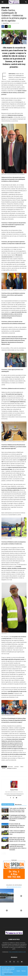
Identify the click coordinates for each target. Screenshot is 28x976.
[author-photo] (14, 787)
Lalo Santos (16, 766)
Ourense (3, 768)
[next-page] (5, 853)
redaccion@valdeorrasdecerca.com (17, 952)
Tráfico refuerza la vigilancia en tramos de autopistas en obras (17, 832)
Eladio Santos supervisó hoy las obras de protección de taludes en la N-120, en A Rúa (17, 839)
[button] (2, 2)
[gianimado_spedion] (14, 878)
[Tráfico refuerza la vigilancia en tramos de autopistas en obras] (5, 832)
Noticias (3, 7)
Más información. (9, 974)
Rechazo (24, 971)
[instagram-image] (7, 895)
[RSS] (14, 961)
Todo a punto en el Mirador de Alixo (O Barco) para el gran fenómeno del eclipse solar (17, 810)
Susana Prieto (6, 23)
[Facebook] (2, 26)
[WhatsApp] (9, 26)
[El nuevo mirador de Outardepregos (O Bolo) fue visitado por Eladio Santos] (5, 825)
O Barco (7, 7)
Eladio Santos (10, 766)
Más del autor (18, 804)
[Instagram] (14, 798)
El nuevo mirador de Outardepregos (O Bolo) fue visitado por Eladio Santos (17, 825)
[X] (6, 26)
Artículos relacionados (7, 804)
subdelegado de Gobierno (12, 768)
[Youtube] (17, 798)
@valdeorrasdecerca (14, 887)
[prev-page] (2, 853)
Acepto (18, 971)
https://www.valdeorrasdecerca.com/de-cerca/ (14, 791)
